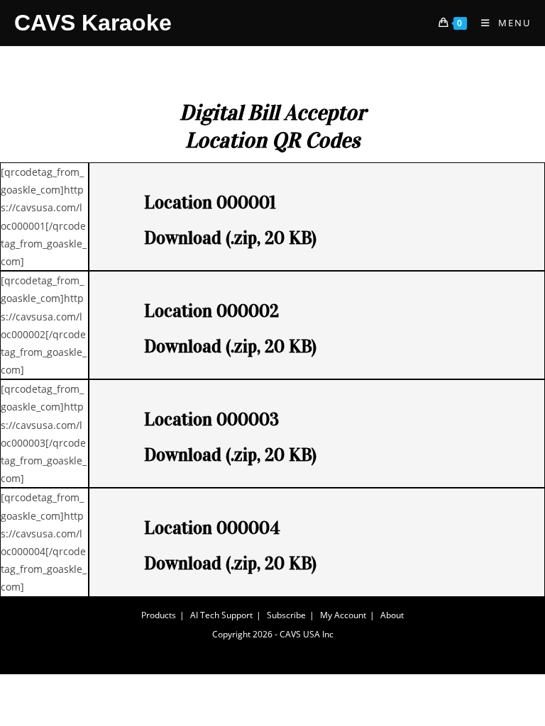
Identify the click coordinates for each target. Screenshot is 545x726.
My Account (343, 615)
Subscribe (286, 615)
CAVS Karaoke (93, 22)
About (392, 615)
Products (158, 615)
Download (182, 238)
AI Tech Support (221, 615)
